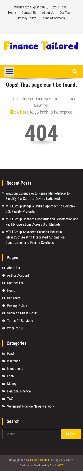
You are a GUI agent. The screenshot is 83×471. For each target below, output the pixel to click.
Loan (10, 376)
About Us (48, 13)
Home (12, 13)
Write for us (15, 328)
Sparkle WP (56, 465)
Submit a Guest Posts (22, 313)
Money (11, 384)
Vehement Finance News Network (30, 406)
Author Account (18, 275)
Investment (15, 369)
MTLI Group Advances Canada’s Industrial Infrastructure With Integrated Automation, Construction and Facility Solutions (35, 237)
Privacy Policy (27, 18)
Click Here (19, 112)
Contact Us (29, 13)
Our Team (66, 13)
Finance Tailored (39, 460)
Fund (10, 353)
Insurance (13, 361)
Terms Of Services (53, 18)
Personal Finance (19, 391)
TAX (10, 399)
